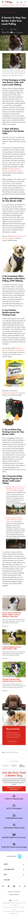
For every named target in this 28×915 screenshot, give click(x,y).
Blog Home (4, 12)
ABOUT (6, 864)
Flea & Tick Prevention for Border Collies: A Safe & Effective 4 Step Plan (11, 614)
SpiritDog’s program (16, 171)
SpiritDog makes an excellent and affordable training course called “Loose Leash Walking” (15, 488)
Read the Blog (11, 741)
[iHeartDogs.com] (9, 2)
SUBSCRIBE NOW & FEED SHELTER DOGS (14, 788)
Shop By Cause (5, 5)
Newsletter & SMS (14, 894)
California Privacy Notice (14, 891)
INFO (5, 874)
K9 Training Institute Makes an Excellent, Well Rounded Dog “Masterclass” (14, 519)
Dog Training (12, 12)
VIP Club (12, 5)
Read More (5, 626)
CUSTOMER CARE (9, 869)
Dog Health (7, 752)
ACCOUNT (7, 880)
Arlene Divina (6, 29)
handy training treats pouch (10, 393)
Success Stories (23, 5)
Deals (17, 5)
